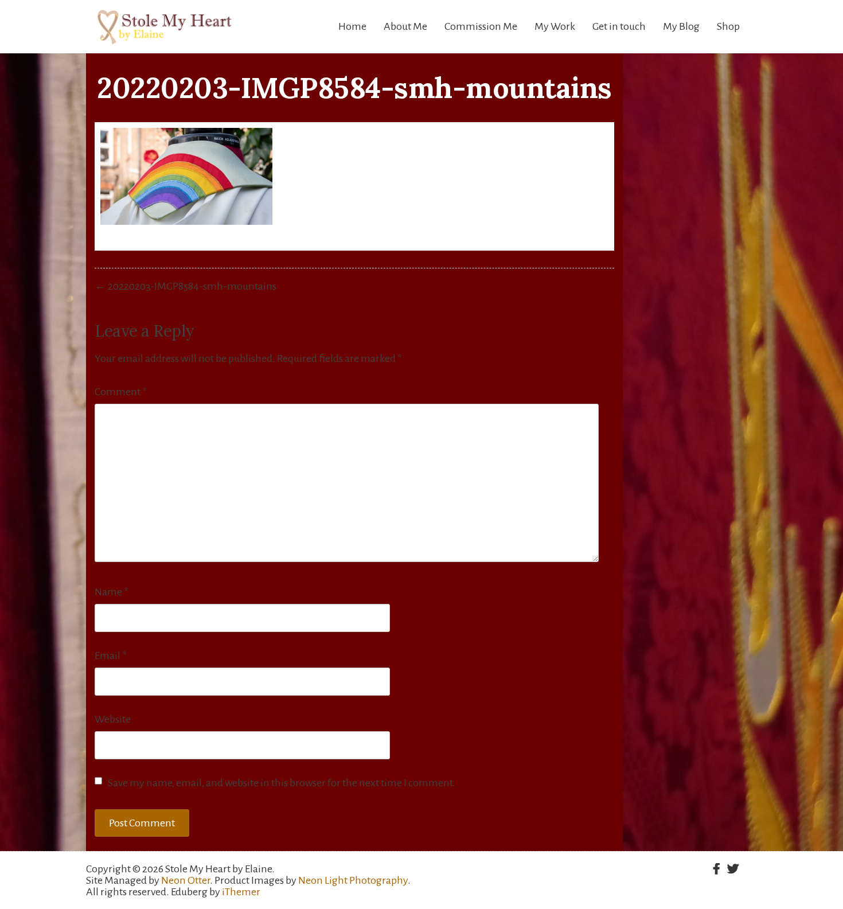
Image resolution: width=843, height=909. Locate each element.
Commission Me (480, 26)
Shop (728, 26)
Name (111, 592)
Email (111, 655)
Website (113, 719)
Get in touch (619, 26)
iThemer (241, 892)
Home (352, 26)
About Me (405, 26)
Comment (121, 391)
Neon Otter (185, 880)
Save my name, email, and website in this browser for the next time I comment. (281, 783)
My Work (554, 26)
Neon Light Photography (353, 880)
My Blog (681, 26)
